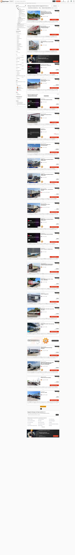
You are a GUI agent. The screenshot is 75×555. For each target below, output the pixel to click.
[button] (74, 1)
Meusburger (19, 43)
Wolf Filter (50, 425)
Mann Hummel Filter (41, 422)
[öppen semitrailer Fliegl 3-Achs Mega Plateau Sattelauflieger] (33, 84)
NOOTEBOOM (19, 44)
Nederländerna (20, 88)
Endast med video (19, 103)
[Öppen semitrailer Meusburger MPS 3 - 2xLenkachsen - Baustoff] (33, 193)
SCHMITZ (18, 45)
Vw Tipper (50, 422)
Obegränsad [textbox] (19, 85)
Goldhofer (18, 49)
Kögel (18, 41)
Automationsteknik (20, 26)
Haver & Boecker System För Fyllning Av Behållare (34, 425)
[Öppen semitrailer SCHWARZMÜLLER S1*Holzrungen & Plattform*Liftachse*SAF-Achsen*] (33, 268)
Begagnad (19, 94)
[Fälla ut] (43, 23)
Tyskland (19, 87)
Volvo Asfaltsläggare (52, 420)
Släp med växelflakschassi (22, 16)
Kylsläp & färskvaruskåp (22, 14)
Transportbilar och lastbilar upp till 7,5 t (21, 19)
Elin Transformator (30, 422)
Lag (18, 42)
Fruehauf (18, 48)
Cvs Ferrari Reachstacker (31, 420)
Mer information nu (55, 340)
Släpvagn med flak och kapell (22, 12)
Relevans (55, 5)
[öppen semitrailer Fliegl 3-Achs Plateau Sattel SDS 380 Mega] (33, 45)
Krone (18, 36)
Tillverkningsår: (18, 58)
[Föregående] (57, 94)
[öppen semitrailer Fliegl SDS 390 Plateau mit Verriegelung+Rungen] (33, 30)
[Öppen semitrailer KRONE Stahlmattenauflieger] (33, 381)
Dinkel (18, 47)
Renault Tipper (40, 425)
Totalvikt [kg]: (18, 67)
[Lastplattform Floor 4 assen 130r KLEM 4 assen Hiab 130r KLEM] (33, 312)
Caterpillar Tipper (30, 419)
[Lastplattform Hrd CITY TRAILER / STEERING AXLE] (33, 253)
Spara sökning (43, 406)
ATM (18, 39)
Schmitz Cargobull (20, 46)
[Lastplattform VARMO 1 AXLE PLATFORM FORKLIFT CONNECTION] (33, 163)
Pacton (18, 37)
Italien (19, 89)
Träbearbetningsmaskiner (21, 25)
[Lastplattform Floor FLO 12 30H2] (33, 396)
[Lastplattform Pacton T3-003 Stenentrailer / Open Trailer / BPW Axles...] (33, 282)
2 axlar (18, 72)
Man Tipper (40, 420)
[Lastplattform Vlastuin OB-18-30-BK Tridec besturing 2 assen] (33, 327)
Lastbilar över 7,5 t (21, 20)
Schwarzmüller (19, 38)
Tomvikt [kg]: (17, 61)
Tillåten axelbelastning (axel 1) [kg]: (20, 75)
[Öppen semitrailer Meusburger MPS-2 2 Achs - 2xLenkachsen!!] (33, 208)
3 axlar (18, 73)
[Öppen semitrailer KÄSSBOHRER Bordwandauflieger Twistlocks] (33, 351)
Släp (19, 8)
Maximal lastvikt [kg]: (19, 64)
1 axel (18, 71)
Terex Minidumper (51, 419)
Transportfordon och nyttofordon (21, 7)
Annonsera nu (56, 61)
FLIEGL (18, 35)
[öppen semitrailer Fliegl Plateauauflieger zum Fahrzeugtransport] (33, 148)
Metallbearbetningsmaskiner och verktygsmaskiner (21, 24)
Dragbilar (20, 21)
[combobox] (21, 85)
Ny (18, 93)
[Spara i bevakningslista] (58, 12)
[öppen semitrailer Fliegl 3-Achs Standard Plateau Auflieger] (33, 118)
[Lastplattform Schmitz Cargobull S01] (33, 297)
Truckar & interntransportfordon (21, 28)
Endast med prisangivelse (20, 57)
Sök (54, 1)
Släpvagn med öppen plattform (21, 10)
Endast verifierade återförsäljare (21, 104)
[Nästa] (39, 15)
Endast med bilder (20, 102)
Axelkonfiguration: (18, 70)
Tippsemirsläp (46, 95)
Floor (18, 40)
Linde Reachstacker (41, 419)
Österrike (19, 90)
